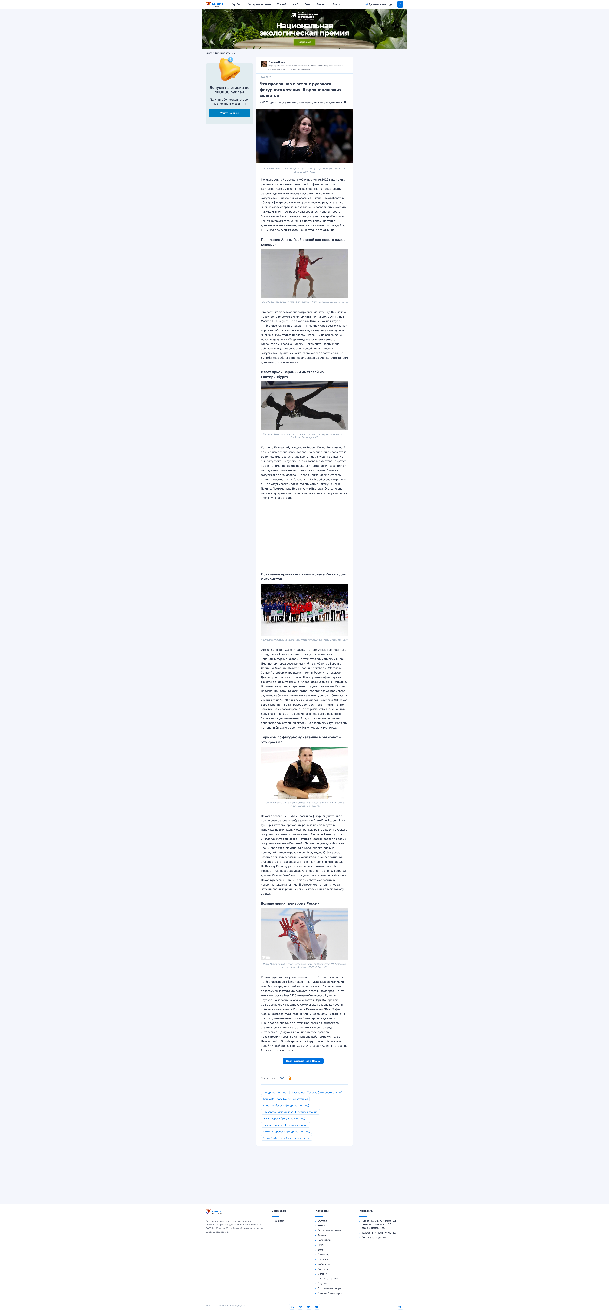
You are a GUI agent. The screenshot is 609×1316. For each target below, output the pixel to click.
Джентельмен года (380, 4)
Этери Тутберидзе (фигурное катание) (286, 1138)
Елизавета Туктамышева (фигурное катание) (290, 1112)
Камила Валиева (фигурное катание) (285, 1125)
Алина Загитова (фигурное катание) (285, 1099)
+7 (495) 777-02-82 (384, 1232)
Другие (322, 1283)
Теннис (321, 4)
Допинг (322, 1273)
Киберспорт (325, 1264)
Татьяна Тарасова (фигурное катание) (286, 1131)
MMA (295, 4)
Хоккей (281, 4)
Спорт (209, 53)
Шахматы (323, 1259)
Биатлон (323, 1269)
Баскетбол (324, 1240)
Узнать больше (229, 112)
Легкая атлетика (328, 1278)
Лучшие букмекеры (330, 1293)
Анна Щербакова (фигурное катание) (286, 1105)
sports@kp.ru (378, 1237)
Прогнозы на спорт (329, 1288)
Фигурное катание (259, 4)
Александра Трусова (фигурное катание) (316, 1092)
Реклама (279, 1220)
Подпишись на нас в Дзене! (303, 1060)
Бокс (308, 4)
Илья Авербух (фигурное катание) (284, 1118)
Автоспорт (324, 1254)
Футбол (236, 4)
